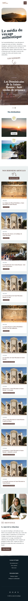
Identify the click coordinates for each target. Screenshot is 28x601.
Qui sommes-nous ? (14, 563)
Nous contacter (14, 565)
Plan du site (14, 567)
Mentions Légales (14, 576)
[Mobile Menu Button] (25, 2)
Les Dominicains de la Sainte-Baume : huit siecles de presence (14, 85)
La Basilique (14, 77)
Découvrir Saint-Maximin (8, 392)
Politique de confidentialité (14, 578)
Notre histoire (6, 549)
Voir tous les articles (14, 178)
